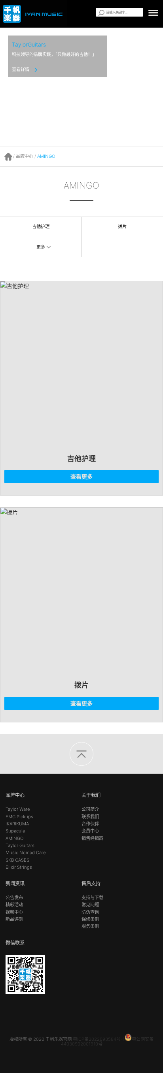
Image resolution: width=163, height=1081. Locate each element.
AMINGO (46, 156)
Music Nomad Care (26, 852)
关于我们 (91, 795)
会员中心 (90, 831)
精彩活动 (14, 904)
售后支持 (91, 883)
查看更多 (81, 476)
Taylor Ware (18, 809)
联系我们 (90, 816)
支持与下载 (92, 897)
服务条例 (90, 926)
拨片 (122, 226)
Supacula (15, 831)
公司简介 (90, 809)
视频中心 (14, 912)
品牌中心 (24, 156)
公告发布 (14, 897)
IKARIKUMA (17, 824)
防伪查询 (90, 912)
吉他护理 (40, 226)
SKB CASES (17, 860)
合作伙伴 (90, 824)
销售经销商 (92, 838)
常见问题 (90, 904)
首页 (8, 156)
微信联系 (15, 943)
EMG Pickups (19, 816)
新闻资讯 (15, 883)
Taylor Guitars (20, 845)
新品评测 (14, 919)
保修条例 (90, 919)
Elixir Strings (19, 867)
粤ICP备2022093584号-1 (99, 1039)
